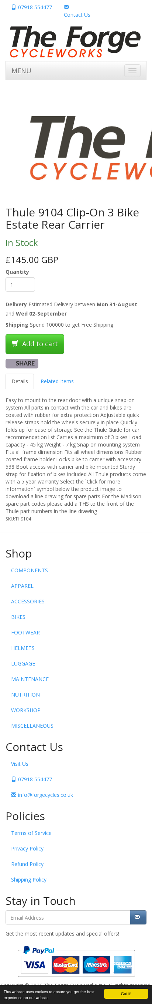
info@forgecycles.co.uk (45, 794)
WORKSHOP (26, 710)
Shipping (17, 324)
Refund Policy (27, 863)
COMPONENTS (29, 570)
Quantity (17, 271)
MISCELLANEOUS (32, 725)
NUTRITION (25, 694)
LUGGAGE (23, 663)
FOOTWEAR (25, 632)
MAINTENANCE (30, 679)
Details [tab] (19, 381)
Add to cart (39, 343)
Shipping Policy (28, 879)
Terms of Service (31, 832)
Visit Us (19, 763)
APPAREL (22, 585)
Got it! (126, 993)
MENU (21, 70)
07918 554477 (35, 7)
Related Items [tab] (57, 381)
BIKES (18, 616)
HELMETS (23, 647)
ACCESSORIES (28, 601)
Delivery (16, 304)
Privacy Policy (27, 848)
